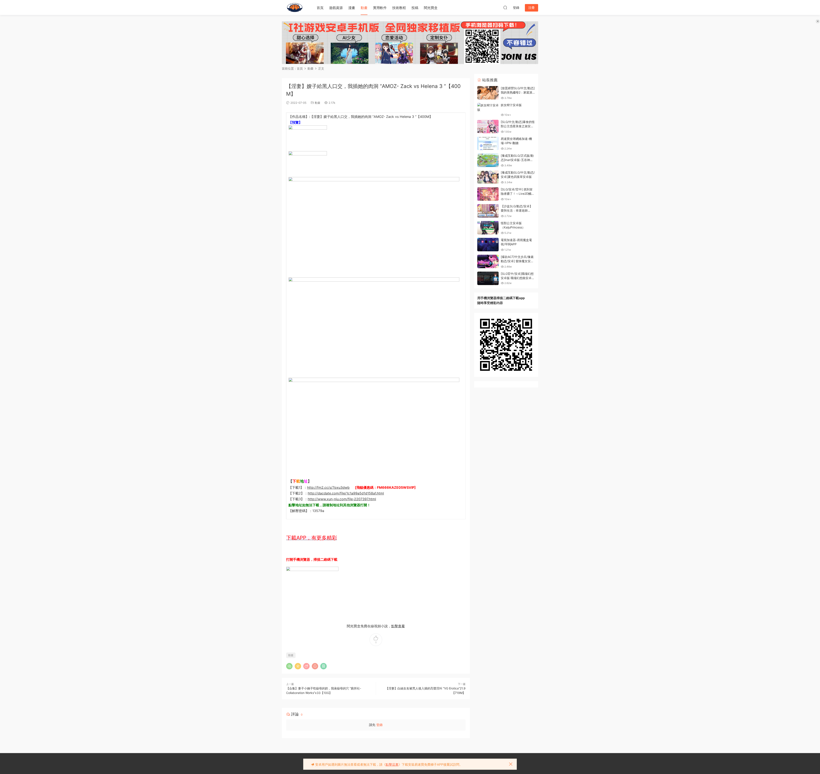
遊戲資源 (336, 8)
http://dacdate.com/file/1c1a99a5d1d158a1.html (346, 493)
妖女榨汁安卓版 (511, 105)
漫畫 (351, 8)
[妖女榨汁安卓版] (488, 107)
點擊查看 (398, 626)
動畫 (364, 8)
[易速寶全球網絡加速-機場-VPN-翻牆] (488, 143)
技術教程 (399, 8)
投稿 (414, 8)
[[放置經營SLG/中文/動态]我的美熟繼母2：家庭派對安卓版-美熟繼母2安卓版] (488, 92)
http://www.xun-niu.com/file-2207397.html (342, 499)
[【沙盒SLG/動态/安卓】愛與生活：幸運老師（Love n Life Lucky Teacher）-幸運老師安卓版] (488, 211)
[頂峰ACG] (295, 7)
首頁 (320, 8)
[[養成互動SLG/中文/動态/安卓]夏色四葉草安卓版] (488, 177)
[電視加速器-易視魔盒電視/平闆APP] (488, 244)
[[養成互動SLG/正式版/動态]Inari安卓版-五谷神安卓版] (488, 160)
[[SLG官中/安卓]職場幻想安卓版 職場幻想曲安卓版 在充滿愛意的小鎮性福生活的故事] (488, 278)
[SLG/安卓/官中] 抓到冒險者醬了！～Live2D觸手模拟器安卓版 (517, 193)
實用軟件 (380, 8)
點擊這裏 (392, 764)
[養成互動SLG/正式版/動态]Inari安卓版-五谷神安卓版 (517, 160)
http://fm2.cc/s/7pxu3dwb (328, 487)
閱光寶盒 (431, 8)
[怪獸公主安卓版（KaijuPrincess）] (488, 227)
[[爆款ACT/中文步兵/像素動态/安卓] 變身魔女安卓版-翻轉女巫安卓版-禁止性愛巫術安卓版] (488, 261)
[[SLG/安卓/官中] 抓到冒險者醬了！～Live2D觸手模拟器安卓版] (488, 194)
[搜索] (505, 7)
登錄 (379, 725)
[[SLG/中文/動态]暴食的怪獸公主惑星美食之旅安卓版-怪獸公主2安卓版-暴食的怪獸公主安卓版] (488, 126)
